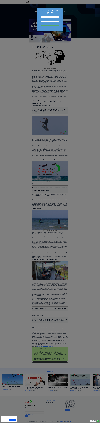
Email (41, 19)
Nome (41, 15)
